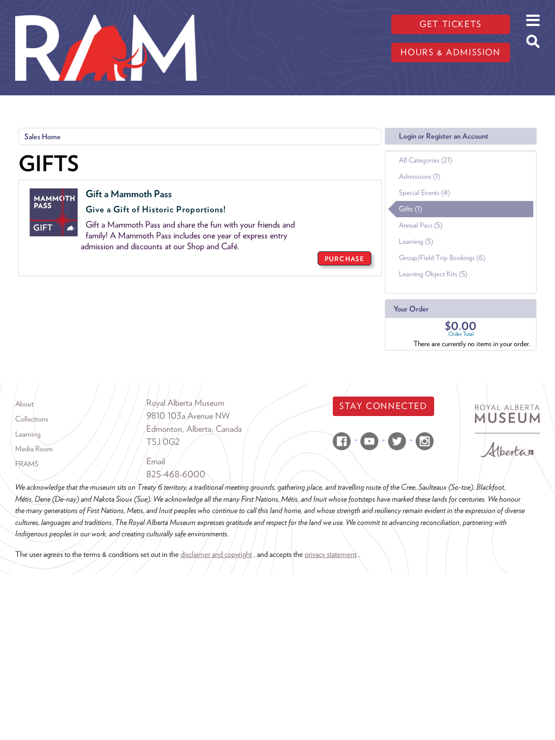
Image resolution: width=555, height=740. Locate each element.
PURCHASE (344, 259)
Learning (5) (416, 241)
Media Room (34, 448)
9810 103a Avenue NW (188, 416)
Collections (31, 418)
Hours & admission (450, 52)
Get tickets (451, 24)
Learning (28, 434)
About (24, 403)
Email (155, 461)
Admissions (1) (419, 176)
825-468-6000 (175, 474)
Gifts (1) (410, 209)
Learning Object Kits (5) (433, 274)
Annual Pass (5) (420, 225)
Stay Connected (383, 406)
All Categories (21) (425, 160)
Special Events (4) (424, 193)
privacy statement (331, 554)
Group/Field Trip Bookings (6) (442, 258)
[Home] (106, 8)
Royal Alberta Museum (185, 403)
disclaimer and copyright (216, 554)
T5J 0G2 (163, 442)
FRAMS (26, 463)
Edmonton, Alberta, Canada (194, 429)
